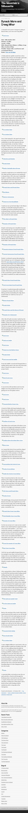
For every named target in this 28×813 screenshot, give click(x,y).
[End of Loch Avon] (7, 378)
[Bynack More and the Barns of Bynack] (12, 310)
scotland (13, 692)
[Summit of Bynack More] (9, 224)
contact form (18, 711)
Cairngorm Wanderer (5, 775)
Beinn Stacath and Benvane (7, 719)
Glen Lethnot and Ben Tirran (7, 724)
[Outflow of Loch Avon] (8, 421)
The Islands (3, 747)
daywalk (17, 692)
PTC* (2, 794)
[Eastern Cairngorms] (8, 197)
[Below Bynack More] (7, 300)
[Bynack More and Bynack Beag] (10, 187)
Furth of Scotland (5, 735)
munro (9, 692)
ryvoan (24, 692)
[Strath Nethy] (6, 163)
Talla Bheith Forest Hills (6, 717)
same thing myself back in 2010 (14, 262)
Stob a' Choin (4, 726)
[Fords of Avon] (6, 496)
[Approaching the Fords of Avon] (11, 464)
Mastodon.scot (4, 711)
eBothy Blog (4, 780)
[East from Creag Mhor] (8, 548)
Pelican (25, 808)
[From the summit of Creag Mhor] (11, 543)
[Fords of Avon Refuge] (8, 469)
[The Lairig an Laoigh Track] (9, 599)
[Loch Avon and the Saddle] (9, 359)
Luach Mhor (3, 787)
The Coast (3, 745)
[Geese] (4, 608)
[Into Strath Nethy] (7, 635)
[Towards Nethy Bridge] (8, 631)
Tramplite (3, 798)
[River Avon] (5, 445)
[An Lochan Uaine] (7, 129)
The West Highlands (5, 761)
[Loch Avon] (5, 35)
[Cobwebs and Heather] (8, 159)
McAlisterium (4, 789)
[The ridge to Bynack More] (9, 219)
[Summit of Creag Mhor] (8, 521)
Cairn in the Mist (4, 772)
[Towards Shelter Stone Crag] (10, 404)
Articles (2, 733)
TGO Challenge (4, 738)
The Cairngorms (4, 742)
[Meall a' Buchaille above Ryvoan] (11, 168)
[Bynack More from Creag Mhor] (10, 511)
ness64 (2, 791)
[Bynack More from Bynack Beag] (11, 280)
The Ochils (3, 754)
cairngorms (3, 694)
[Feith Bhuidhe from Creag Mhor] (11, 516)
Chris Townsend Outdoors (6, 777)
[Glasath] (4, 567)
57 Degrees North (5, 768)
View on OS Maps (11, 52)
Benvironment (4, 770)
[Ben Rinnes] (5, 192)
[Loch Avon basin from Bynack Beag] (12, 285)
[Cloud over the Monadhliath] (10, 201)
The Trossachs (4, 759)
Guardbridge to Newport (6, 722)
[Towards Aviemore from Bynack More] (12, 249)
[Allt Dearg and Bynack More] (10, 491)
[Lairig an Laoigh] (6, 340)
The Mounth (3, 749)
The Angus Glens (4, 740)
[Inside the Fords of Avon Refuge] (11, 474)
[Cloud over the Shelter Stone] (10, 350)
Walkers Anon (4, 801)
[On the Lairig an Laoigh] (8, 603)
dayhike (20, 692)
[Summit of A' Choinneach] (9, 315)
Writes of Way (4, 803)
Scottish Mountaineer (5, 796)
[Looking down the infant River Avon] (12, 440)
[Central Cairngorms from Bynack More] (13, 254)
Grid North (3, 784)
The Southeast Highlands (6, 756)
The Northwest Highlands (6, 752)
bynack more (9, 694)
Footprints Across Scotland (7, 782)
